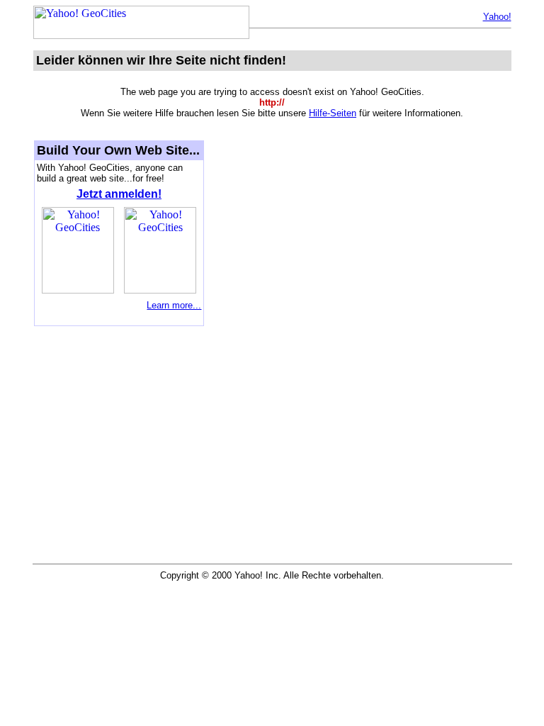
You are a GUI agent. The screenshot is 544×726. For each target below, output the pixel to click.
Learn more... (174, 305)
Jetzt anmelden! (119, 194)
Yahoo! (497, 16)
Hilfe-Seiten (332, 113)
